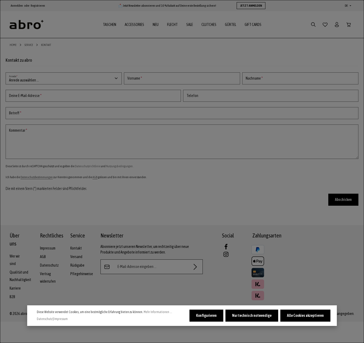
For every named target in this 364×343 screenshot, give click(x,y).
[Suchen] (313, 24)
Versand (76, 257)
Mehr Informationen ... (158, 312)
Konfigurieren (206, 315)
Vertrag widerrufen (48, 277)
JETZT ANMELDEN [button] (251, 5)
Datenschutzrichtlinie (87, 166)
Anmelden (17, 5)
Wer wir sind (15, 260)
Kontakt (76, 248)
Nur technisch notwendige (252, 315)
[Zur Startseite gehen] (26, 24)
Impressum (47, 248)
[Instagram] (226, 256)
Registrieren (38, 5)
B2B (12, 297)
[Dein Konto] (336, 24)
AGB (95, 177)
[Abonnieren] (195, 267)
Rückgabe (77, 265)
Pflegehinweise (81, 274)
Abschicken (343, 199)
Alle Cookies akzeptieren (305, 315)
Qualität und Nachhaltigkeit (20, 276)
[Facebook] (226, 248)
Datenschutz (49, 265)
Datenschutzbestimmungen (37, 177)
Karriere (15, 288)
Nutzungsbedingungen (119, 166)
